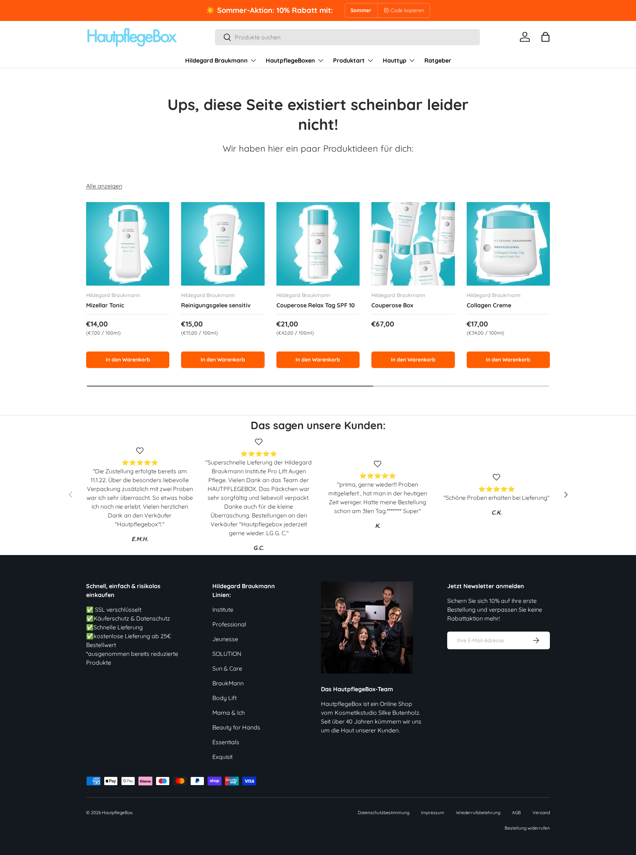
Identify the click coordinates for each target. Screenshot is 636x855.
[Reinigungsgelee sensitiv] (222, 243)
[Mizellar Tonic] (127, 243)
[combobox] (347, 37)
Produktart (349, 60)
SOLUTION (226, 653)
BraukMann (228, 683)
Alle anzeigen (104, 186)
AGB (516, 812)
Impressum (432, 812)
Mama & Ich (228, 712)
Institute (222, 609)
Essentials (225, 742)
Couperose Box (392, 305)
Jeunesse (225, 639)
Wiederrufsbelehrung (478, 812)
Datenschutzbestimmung (383, 812)
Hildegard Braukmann (216, 60)
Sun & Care (227, 668)
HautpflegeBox (117, 812)
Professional (229, 624)
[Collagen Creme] (508, 243)
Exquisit (222, 756)
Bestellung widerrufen (527, 828)
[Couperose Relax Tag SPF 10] (318, 243)
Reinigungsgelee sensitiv (216, 305)
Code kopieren (407, 10)
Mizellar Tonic (105, 305)
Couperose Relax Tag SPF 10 (315, 305)
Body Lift (224, 698)
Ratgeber (437, 60)
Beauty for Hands (236, 727)
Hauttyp (394, 60)
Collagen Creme (489, 305)
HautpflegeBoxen (290, 60)
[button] (545, 37)
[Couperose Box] (413, 243)
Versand (541, 812)
